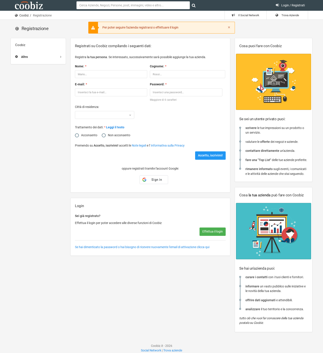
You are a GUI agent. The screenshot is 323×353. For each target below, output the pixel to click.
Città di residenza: (87, 107)
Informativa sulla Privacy (168, 145)
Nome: (79, 66)
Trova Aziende (290, 15)
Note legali (139, 145)
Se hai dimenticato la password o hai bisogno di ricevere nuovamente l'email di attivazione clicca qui (142, 247)
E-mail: (80, 84)
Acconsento (89, 135)
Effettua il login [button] (212, 231)
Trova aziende (172, 350)
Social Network (151, 350)
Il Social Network (248, 15)
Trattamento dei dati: (89, 127)
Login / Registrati (293, 5)
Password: (157, 84)
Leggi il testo (115, 127)
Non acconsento (119, 135)
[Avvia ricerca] (194, 5)
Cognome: (157, 66)
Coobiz (24, 15)
